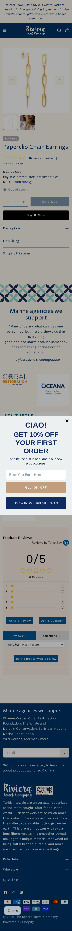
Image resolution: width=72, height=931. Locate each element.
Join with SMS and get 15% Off (36, 503)
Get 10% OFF (36, 487)
